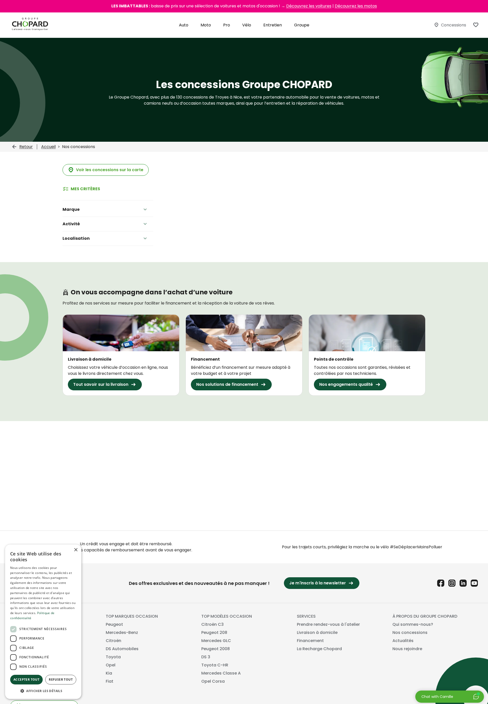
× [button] (76, 550)
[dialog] (43, 622)
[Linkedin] (463, 583)
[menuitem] (183, 25)
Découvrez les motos (356, 6)
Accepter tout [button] (26, 679)
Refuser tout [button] (61, 679)
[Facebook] (440, 583)
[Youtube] (474, 583)
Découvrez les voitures (308, 6)
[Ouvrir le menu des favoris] (475, 24)
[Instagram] (451, 583)
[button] (43, 691)
